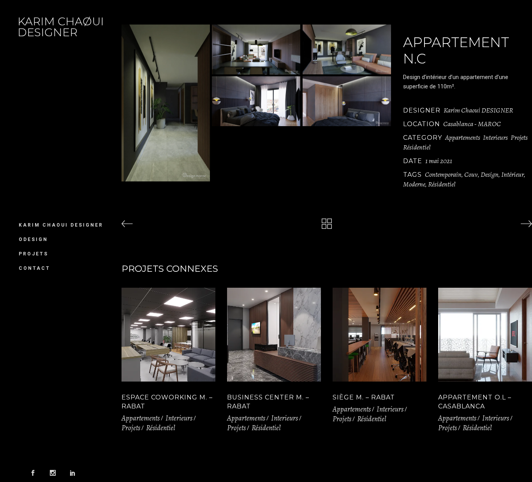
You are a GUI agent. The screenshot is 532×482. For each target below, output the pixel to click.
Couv (471, 174)
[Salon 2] (256, 49)
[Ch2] (347, 101)
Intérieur (512, 174)
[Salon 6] (347, 49)
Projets (519, 137)
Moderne (414, 184)
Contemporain (443, 174)
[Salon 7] (166, 103)
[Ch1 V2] (256, 101)
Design (490, 174)
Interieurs (495, 137)
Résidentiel (417, 147)
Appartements (462, 137)
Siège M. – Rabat (364, 397)
